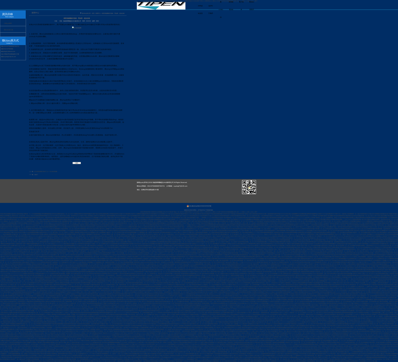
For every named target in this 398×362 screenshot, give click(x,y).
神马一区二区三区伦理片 (331, 230)
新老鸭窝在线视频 (85, 271)
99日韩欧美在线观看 (142, 305)
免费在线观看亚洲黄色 (62, 217)
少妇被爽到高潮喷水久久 (165, 316)
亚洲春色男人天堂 (356, 294)
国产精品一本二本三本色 (191, 223)
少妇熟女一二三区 (271, 228)
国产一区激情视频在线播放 (314, 225)
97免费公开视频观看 (113, 260)
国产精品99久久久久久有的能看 (24, 266)
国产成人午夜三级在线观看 (186, 217)
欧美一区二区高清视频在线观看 (192, 288)
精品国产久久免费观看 (334, 309)
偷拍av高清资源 (17, 214)
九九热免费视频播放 (318, 253)
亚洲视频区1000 (310, 232)
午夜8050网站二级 (316, 305)
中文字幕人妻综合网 (336, 318)
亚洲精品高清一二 (63, 253)
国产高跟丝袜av (328, 253)
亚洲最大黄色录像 (20, 249)
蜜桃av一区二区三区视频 (71, 297)
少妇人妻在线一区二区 (219, 327)
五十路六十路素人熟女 (40, 221)
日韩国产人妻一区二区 (274, 251)
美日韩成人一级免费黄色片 (164, 292)
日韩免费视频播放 (46, 214)
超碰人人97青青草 (256, 221)
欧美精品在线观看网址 (72, 299)
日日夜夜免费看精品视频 (121, 279)
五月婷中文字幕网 (98, 215)
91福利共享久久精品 (326, 245)
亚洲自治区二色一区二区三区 (187, 268)
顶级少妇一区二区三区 (355, 251)
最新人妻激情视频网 (108, 215)
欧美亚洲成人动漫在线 (21, 262)
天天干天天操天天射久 (7, 297)
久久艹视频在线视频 (232, 275)
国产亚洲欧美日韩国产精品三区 (39, 245)
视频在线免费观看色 (289, 225)
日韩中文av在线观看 (100, 255)
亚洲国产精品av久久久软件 (236, 301)
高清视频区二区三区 (237, 230)
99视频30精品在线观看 (37, 327)
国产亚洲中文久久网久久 (65, 240)
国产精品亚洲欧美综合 (157, 290)
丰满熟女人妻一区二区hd (112, 234)
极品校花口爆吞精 (20, 271)
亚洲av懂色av (200, 299)
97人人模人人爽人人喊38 (76, 253)
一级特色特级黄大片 (274, 312)
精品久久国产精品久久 (122, 333)
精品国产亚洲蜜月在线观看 (90, 314)
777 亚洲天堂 (271, 223)
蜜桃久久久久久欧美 (60, 227)
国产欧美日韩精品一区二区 (289, 227)
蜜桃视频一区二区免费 (122, 290)
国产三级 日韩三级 (258, 305)
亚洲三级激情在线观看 (376, 221)
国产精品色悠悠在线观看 (142, 217)
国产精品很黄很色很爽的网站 (92, 303)
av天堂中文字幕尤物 (236, 243)
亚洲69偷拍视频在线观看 (222, 225)
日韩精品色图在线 (261, 225)
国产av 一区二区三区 (165, 309)
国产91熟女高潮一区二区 (251, 236)
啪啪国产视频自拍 (220, 227)
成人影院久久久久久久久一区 (257, 234)
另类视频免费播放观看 (80, 266)
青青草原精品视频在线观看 (209, 290)
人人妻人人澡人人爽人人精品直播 (30, 281)
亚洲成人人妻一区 (115, 284)
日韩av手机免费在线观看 (373, 241)
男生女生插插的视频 (233, 255)
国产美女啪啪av (320, 215)
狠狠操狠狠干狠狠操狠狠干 (29, 217)
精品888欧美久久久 (218, 296)
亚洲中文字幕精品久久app (214, 238)
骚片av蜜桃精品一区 (287, 282)
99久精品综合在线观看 (128, 288)
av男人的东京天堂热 (23, 258)
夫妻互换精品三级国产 (352, 268)
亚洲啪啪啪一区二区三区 (68, 249)
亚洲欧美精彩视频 (382, 251)
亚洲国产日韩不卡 (187, 221)
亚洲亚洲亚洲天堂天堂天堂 (162, 303)
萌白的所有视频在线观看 (302, 303)
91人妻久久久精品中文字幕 (183, 232)
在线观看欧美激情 (177, 294)
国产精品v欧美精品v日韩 (111, 299)
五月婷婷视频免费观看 (265, 232)
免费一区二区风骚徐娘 (314, 240)
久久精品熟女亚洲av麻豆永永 (350, 253)
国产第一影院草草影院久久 (86, 255)
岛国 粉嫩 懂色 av (159, 243)
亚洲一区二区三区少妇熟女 (85, 273)
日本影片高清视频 (37, 260)
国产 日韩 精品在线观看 (50, 264)
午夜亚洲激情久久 (112, 223)
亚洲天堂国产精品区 (12, 290)
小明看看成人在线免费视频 (222, 286)
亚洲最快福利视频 (193, 305)
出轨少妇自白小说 (150, 234)
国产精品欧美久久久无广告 (336, 329)
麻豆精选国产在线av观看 (356, 296)
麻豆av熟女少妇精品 (228, 273)
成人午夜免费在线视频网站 (152, 219)
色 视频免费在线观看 (47, 219)
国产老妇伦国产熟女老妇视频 (382, 238)
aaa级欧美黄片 (301, 232)
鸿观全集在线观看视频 (364, 260)
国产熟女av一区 (280, 331)
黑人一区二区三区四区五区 (116, 232)
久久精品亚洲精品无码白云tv (137, 316)
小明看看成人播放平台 (376, 290)
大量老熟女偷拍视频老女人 (214, 312)
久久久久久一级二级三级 (109, 282)
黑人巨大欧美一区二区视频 (152, 221)
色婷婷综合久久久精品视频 (304, 230)
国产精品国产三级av (311, 264)
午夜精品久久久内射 (330, 268)
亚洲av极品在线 (166, 238)
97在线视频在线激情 (379, 310)
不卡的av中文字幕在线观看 (135, 307)
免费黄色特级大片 (352, 260)
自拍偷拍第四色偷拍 (275, 288)
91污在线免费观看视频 (31, 232)
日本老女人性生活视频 (240, 296)
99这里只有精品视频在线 (112, 258)
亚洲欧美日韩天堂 (77, 312)
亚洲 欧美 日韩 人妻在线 (48, 305)
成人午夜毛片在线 (271, 234)
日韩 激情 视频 (308, 238)
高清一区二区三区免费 (348, 245)
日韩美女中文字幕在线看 (366, 253)
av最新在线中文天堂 (198, 247)
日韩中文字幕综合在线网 (34, 303)
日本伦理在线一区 (125, 260)
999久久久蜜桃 (316, 294)
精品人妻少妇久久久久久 (320, 238)
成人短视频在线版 (301, 284)
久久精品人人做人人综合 (182, 228)
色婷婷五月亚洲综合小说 (65, 310)
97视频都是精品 (303, 258)
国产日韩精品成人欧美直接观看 (262, 271)
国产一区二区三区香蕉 (107, 245)
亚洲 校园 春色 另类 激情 (55, 247)
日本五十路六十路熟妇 (290, 271)
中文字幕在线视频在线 (31, 230)
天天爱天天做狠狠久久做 (390, 320)
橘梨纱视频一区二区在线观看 (279, 268)
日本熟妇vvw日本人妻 (326, 299)
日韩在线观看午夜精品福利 (346, 247)
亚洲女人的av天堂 (184, 318)
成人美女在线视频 (356, 238)
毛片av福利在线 (283, 301)
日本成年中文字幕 (43, 271)
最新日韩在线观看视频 (345, 297)
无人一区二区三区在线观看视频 (46, 225)
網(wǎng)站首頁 (200, 6)
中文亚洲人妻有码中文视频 (14, 275)
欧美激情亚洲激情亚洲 (220, 232)
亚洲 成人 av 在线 (7, 284)
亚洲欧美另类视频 (98, 230)
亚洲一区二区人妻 (22, 227)
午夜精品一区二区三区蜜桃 (322, 217)
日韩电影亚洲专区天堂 (115, 214)
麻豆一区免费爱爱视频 (193, 249)
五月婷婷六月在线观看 (33, 223)
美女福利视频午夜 (349, 232)
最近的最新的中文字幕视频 (90, 217)
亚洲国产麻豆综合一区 (207, 236)
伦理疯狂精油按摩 (74, 282)
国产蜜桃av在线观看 (179, 314)
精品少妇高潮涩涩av (90, 221)
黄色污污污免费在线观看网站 (371, 307)
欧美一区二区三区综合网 (297, 238)
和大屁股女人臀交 (281, 314)
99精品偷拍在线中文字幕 (133, 301)
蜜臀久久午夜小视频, (357, 297)
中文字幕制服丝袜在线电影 (356, 271)
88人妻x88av (250, 296)
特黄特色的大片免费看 (159, 266)
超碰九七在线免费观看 (251, 290)
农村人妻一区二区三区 (31, 251)
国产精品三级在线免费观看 (83, 241)
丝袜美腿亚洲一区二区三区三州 (358, 316)
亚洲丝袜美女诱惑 (16, 217)
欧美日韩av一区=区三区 (302, 286)
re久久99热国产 (377, 322)
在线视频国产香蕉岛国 (125, 258)
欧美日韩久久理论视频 (8, 271)
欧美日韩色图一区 (380, 228)
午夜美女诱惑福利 (174, 227)
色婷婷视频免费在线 (251, 256)
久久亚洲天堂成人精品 (78, 221)
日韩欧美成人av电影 (95, 245)
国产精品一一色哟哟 (199, 217)
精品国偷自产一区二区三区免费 (14, 253)
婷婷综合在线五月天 (261, 247)
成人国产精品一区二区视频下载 (87, 238)
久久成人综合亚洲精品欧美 (366, 228)
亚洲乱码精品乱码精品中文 (252, 286)
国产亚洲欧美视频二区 (77, 296)
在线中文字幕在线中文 (45, 249)
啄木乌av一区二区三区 (176, 307)
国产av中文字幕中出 (29, 253)
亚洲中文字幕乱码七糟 (305, 327)
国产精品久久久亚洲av (47, 316)
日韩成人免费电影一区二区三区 (213, 241)
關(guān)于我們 (210, 6)
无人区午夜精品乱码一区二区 (91, 240)
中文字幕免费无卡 (127, 214)
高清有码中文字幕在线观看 (128, 228)
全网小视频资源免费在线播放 (305, 271)
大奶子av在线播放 (265, 268)
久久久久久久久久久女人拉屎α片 (246, 309)
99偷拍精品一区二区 (328, 225)
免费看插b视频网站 (311, 214)
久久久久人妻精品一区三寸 (82, 333)
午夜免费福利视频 (127, 262)
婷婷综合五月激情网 (370, 225)
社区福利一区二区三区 (55, 269)
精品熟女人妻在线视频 (297, 325)
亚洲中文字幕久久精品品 (329, 316)
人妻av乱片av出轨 (133, 268)
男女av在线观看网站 (121, 230)
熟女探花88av (321, 269)
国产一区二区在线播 (360, 232)
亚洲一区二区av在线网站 (219, 309)
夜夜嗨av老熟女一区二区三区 (217, 324)
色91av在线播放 (86, 281)
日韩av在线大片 (340, 282)
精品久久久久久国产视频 (35, 256)
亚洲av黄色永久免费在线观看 (9, 312)
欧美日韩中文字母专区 (136, 324)
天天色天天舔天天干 (318, 230)
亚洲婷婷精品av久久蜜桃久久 (224, 219)
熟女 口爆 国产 (28, 269)
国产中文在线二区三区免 (195, 219)
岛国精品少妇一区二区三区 (212, 277)
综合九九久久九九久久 (13, 238)
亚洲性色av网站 (211, 221)
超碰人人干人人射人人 (222, 318)
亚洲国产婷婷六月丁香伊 (247, 238)
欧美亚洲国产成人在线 (172, 251)
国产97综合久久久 (174, 236)
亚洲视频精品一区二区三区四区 (313, 297)
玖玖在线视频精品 (351, 258)
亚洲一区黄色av (337, 320)
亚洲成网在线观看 (235, 225)
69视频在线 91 (351, 243)
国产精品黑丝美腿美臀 (215, 214)
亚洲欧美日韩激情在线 (172, 225)
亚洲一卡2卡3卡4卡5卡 (331, 281)
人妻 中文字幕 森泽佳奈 (352, 322)
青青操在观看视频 (61, 284)
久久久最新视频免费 (374, 312)
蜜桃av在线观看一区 (287, 288)
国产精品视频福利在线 (330, 301)
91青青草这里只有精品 (228, 214)
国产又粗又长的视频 (130, 215)
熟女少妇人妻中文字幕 (118, 221)
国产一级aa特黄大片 (118, 275)
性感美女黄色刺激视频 (59, 230)
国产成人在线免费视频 (342, 249)
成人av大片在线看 (312, 269)
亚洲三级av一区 (275, 249)
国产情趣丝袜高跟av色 (329, 249)
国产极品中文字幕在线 (8, 266)
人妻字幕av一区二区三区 (59, 232)
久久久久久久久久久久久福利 (170, 230)
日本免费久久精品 (322, 223)
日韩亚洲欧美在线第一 (12, 219)
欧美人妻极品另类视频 (88, 225)
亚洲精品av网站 (56, 249)
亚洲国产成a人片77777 (368, 294)
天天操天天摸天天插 (343, 269)
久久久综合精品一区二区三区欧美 (177, 279)
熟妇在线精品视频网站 (300, 282)
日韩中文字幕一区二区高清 (103, 264)
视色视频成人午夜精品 (118, 247)
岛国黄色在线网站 (61, 225)
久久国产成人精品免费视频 (316, 281)
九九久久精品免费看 (155, 284)
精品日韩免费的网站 (308, 241)
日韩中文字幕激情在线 (279, 262)
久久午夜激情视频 (263, 303)
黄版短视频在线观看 (170, 241)
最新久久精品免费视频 (278, 230)
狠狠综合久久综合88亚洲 (208, 227)
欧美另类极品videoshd (32, 249)
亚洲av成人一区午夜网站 (261, 215)
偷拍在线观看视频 (307, 301)
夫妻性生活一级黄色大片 (283, 325)
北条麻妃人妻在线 (332, 238)
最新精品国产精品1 (329, 255)
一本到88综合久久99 (75, 215)
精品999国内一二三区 (263, 255)
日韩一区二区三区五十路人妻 (40, 247)
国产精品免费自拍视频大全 (83, 249)
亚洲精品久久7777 (253, 232)
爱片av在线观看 (159, 214)
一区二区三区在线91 (250, 249)
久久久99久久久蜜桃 (358, 314)
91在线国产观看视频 (361, 243)
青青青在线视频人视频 (264, 281)
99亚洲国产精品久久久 (138, 227)
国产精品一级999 (336, 227)
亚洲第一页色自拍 (260, 264)
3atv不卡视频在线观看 (192, 314)
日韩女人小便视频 (140, 219)
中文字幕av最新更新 (293, 268)
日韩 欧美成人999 (22, 299)
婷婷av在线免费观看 (361, 275)
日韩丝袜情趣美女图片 (377, 292)
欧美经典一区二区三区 (75, 217)
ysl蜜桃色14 (46, 234)
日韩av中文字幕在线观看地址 (233, 228)
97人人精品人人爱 (185, 236)
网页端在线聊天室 (150, 227)
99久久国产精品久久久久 (73, 262)
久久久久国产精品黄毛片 (141, 269)
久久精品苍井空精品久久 (186, 309)
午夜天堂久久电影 (307, 329)
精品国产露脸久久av (225, 297)
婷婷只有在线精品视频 (391, 230)
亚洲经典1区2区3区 (121, 268)
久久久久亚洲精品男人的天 (317, 262)
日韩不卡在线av (333, 271)
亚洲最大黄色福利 (247, 228)
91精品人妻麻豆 (118, 245)
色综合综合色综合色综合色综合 (112, 271)
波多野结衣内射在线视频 (292, 255)
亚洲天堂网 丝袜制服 (351, 255)
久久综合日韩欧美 (128, 297)
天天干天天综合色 (285, 214)
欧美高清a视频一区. (66, 275)
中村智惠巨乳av (52, 240)
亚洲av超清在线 (302, 240)
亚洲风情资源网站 (74, 271)
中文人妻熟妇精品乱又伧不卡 (44, 290)
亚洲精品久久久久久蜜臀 (362, 221)
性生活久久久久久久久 (299, 217)
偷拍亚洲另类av (208, 230)
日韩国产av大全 (321, 214)
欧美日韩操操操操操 (197, 240)
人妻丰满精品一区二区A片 (210, 264)
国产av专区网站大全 (317, 243)
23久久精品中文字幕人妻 (82, 245)
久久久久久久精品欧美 (220, 305)
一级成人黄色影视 (164, 307)
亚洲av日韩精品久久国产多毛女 (300, 320)
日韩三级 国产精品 (26, 247)
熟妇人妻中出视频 (314, 227)
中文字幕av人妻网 (311, 247)
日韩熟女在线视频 (11, 316)
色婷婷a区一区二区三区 (92, 275)
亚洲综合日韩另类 (100, 225)
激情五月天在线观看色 (260, 294)
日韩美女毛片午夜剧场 (277, 245)
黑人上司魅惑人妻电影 (72, 232)
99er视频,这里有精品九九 (45, 230)
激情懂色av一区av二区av (356, 249)
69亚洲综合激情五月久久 (352, 228)
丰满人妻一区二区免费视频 (73, 288)
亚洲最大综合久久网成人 (108, 307)
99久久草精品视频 (308, 310)
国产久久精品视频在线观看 (365, 255)
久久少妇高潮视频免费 (9, 223)
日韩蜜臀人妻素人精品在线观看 (280, 256)
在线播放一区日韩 (208, 269)
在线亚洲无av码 (48, 279)
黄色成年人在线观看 (349, 221)
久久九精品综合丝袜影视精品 (219, 215)
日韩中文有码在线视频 (148, 256)
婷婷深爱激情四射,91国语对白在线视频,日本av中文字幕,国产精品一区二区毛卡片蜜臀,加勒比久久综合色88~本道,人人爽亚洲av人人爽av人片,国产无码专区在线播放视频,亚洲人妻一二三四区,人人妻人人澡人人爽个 (199, 1)
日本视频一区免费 (170, 258)
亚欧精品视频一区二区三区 (371, 279)
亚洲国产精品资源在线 (69, 247)
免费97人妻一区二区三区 (60, 255)
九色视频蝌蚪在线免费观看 (298, 214)
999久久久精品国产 (112, 255)
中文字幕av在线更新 (114, 228)
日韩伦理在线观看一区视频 (194, 333)
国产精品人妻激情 (87, 215)
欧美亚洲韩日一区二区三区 (173, 266)
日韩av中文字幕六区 (131, 247)
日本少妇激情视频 (118, 297)
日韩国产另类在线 (385, 256)
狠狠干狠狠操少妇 (187, 245)
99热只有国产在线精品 (8, 256)
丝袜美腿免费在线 (187, 247)
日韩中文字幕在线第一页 (162, 236)
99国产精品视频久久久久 (335, 307)
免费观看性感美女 (153, 296)
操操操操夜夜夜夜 (210, 225)
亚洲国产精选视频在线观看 (172, 243)
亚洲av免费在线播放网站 (131, 275)
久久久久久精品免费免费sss (226, 256)
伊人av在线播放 (43, 240)
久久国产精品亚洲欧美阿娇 (50, 260)
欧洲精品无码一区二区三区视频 (361, 320)
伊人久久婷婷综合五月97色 (313, 251)
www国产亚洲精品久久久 (142, 288)
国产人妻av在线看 (152, 258)
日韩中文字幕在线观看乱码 (291, 253)
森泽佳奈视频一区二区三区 (114, 262)
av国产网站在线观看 (381, 301)
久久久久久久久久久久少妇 (266, 236)
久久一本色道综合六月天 (274, 282)
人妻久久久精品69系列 (138, 234)
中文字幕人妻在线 (201, 273)
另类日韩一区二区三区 (331, 327)
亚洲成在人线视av (15, 243)
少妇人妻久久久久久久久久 (241, 310)
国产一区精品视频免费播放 (295, 310)
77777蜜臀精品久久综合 (205, 314)
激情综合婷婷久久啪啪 (304, 275)
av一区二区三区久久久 (370, 273)
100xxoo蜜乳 (253, 245)
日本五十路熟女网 (53, 310)
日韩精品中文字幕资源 (278, 240)
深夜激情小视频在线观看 (357, 264)
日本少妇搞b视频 (311, 296)
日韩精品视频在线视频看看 (175, 256)
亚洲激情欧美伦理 (342, 215)
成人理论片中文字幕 (319, 325)
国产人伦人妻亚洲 (46, 238)
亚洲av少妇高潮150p (238, 281)
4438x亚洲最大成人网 (282, 243)
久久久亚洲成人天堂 (261, 251)
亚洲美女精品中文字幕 (363, 290)
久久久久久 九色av (188, 260)
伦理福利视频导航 (321, 296)
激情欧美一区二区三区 (391, 228)
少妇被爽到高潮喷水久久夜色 (372, 223)
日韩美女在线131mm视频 (86, 232)
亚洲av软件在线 (46, 268)
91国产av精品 (178, 221)
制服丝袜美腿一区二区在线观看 (239, 253)
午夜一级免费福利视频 (336, 241)
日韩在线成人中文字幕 (158, 268)
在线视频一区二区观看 (391, 310)
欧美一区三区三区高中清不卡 (175, 215)
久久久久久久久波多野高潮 (25, 221)
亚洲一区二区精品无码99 (230, 223)
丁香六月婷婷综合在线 (79, 275)
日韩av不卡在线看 (112, 273)
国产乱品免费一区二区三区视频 (366, 282)
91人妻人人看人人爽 (14, 333)
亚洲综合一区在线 (106, 296)
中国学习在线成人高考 (85, 318)
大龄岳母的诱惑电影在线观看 (238, 247)
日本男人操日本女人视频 (117, 217)
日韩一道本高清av (97, 249)
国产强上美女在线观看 (315, 258)
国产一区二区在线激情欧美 (91, 251)
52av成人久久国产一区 (208, 301)
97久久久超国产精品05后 (249, 266)
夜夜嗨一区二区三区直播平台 (174, 260)
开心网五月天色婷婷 (296, 329)
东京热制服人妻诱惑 (305, 294)
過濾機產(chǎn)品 (220, 6)
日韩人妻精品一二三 (31, 271)
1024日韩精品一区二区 (95, 297)
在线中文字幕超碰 (282, 294)
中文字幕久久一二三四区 (368, 262)
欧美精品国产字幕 (142, 271)
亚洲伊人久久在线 (164, 269)
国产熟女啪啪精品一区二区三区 (230, 217)
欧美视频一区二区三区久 (74, 305)
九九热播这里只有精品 (255, 253)
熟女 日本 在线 (258, 275)
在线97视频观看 (80, 228)
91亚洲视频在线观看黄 (365, 268)
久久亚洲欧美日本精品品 (94, 268)
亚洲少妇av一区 (42, 217)
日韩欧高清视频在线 (290, 230)
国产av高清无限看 (233, 215)
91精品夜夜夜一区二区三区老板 (245, 277)
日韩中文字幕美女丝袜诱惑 (325, 312)
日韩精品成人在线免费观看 (41, 266)
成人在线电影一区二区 (79, 310)
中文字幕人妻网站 (13, 268)
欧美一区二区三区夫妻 (298, 312)
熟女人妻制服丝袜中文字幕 (53, 286)
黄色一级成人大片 (335, 217)
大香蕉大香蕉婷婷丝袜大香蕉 (34, 234)
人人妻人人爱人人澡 (24, 219)
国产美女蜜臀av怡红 (330, 215)
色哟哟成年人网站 (196, 236)
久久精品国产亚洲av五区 (221, 236)
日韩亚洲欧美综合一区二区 (125, 223)
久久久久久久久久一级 (293, 314)
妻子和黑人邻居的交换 (55, 312)
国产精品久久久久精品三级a (93, 307)
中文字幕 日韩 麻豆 (199, 260)
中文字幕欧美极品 (17, 310)
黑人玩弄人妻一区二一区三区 (346, 281)
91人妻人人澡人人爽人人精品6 (87, 292)
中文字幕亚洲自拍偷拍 (305, 273)
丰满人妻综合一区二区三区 (67, 241)
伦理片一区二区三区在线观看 (25, 282)
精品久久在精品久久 (254, 327)
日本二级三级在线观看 (177, 288)
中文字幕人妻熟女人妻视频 (82, 234)
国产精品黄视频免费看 (68, 245)
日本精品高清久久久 (24, 327)
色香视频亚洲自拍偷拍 (161, 256)
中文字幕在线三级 (391, 260)
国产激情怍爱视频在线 (295, 243)
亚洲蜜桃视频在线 (206, 251)
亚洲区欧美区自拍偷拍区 (226, 258)
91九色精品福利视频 (53, 241)
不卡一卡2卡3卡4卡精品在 (29, 225)
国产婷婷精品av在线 (277, 232)
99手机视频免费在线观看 (126, 243)
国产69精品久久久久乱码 (71, 292)
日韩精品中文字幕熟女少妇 (365, 310)
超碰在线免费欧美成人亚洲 (224, 221)
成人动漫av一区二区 (107, 322)
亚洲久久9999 (310, 217)
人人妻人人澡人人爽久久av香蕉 (18, 318)
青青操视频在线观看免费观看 (230, 322)
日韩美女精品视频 (341, 260)
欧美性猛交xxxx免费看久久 (109, 327)
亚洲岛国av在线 (51, 217)
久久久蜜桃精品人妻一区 (143, 232)
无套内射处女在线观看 (89, 260)
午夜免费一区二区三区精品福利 (323, 228)
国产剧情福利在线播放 (266, 286)
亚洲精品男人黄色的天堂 (138, 322)
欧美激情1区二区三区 (155, 264)
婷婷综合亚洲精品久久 (309, 256)
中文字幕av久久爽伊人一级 (344, 279)
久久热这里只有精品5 (296, 241)
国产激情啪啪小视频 (260, 296)
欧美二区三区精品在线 (218, 251)
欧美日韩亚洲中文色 (350, 305)
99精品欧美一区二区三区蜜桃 (101, 284)
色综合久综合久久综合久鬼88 (270, 219)
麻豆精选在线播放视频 (98, 281)
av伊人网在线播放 (307, 221)
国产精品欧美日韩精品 (265, 297)
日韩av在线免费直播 (158, 228)
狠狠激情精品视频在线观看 (371, 271)
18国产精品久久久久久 (162, 227)
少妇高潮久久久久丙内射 (105, 247)
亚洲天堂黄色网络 (340, 255)
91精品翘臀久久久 (136, 256)
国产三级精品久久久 (154, 305)
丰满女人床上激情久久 (285, 318)
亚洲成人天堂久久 (150, 255)
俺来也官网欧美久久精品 (85, 230)
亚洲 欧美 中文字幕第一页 (71, 318)
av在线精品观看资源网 (290, 232)
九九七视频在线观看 (283, 238)
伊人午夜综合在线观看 (62, 281)
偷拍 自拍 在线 (44, 236)
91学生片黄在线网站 (363, 236)
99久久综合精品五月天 (272, 318)
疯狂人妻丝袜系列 (5, 247)
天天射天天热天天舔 (18, 232)
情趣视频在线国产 (286, 290)
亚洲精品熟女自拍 (186, 243)
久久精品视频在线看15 (324, 264)
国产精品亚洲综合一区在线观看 (343, 314)
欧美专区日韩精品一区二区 (161, 329)
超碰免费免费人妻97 (206, 249)
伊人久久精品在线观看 (238, 312)
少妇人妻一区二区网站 (379, 324)
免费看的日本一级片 (131, 296)
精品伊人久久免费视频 (364, 299)
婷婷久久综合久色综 (300, 225)
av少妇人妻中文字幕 (310, 223)
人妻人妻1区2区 (336, 245)
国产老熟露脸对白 (273, 238)
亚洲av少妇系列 (32, 277)
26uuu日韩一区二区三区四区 (335, 290)
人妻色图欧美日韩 (66, 221)
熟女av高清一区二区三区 (137, 225)
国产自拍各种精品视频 (242, 241)
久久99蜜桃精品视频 (272, 241)
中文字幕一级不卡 (143, 241)
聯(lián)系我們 (251, 6)
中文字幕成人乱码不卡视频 (195, 316)
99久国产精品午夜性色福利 (269, 329)
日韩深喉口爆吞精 (154, 269)
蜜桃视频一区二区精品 (291, 240)
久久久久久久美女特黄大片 (103, 292)
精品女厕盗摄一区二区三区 (214, 273)
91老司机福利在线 (317, 249)
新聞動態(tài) (231, 6)
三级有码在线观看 (142, 245)
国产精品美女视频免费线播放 (347, 275)
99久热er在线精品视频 (217, 268)
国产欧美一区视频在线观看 (75, 260)
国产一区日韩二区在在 (262, 316)
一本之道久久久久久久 (64, 264)
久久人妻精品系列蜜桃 (187, 329)
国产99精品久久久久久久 (123, 225)
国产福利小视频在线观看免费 (29, 243)
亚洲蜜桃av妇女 (182, 269)
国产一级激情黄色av (263, 312)
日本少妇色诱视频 (161, 318)
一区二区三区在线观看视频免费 (257, 241)
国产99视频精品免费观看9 (14, 324)
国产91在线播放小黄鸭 (223, 243)
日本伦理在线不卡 (381, 269)
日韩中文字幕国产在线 (61, 258)
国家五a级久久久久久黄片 (336, 292)
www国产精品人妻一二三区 (235, 262)
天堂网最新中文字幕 (154, 333)
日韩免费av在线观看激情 (42, 324)
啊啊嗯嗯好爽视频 (292, 269)
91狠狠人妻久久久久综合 (283, 234)
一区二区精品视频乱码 (210, 240)
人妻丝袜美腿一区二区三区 (179, 292)
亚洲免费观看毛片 (370, 269)
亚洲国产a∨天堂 (44, 297)
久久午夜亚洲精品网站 (36, 322)
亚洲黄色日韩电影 (193, 286)
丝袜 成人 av (142, 273)
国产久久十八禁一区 (166, 253)
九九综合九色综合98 (119, 251)
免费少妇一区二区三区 (319, 221)
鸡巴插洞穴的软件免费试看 (247, 225)
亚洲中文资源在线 (156, 230)
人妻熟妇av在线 (379, 262)
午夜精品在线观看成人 (37, 264)
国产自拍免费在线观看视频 (322, 241)
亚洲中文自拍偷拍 (232, 232)
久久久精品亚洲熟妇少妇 (256, 314)
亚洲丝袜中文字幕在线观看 (170, 217)
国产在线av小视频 (227, 307)
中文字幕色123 (222, 275)
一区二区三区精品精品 (130, 253)
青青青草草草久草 (277, 260)
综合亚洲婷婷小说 (141, 292)
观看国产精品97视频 (28, 310)
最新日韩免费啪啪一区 (351, 310)
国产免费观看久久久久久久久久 (259, 227)
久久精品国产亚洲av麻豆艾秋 (42, 292)
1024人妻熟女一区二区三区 (58, 268)
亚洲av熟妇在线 (305, 262)
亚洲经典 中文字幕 (347, 303)
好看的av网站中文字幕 (323, 318)
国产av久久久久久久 (332, 296)
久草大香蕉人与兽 (345, 264)
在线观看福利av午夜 (365, 214)
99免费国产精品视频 (312, 282)
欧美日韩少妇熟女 (18, 260)
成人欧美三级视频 (366, 234)
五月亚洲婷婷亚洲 (83, 297)
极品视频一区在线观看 (369, 301)
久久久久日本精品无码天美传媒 (318, 309)
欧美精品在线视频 (344, 230)
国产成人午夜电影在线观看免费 (192, 256)
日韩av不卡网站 (231, 309)
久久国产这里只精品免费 (379, 215)
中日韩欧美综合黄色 (232, 305)
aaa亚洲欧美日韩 (177, 214)
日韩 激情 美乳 (359, 318)
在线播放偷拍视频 (108, 241)
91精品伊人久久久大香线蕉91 (166, 296)
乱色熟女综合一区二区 (351, 299)
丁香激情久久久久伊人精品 (147, 251)
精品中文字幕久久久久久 (36, 258)
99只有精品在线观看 (272, 301)
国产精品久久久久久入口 (179, 249)
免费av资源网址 (12, 258)
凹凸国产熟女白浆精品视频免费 (99, 214)
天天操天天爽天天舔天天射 (236, 236)
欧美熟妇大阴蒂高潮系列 (85, 256)
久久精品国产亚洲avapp (106, 240)
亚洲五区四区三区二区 (357, 223)
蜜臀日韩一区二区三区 (98, 301)
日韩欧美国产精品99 (384, 327)
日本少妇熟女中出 (393, 296)
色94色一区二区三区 (366, 215)
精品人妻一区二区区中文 (160, 279)
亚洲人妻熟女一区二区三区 (262, 309)
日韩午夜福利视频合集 (145, 268)
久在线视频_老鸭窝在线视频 (336, 310)
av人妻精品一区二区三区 (73, 236)
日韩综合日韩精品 (239, 273)
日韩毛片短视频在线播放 (197, 241)
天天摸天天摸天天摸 (205, 255)
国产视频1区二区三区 (229, 241)
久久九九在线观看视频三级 (73, 225)
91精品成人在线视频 (86, 262)
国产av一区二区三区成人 (45, 243)
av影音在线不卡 (251, 247)
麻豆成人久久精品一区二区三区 (377, 286)
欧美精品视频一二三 (340, 219)
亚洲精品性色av (17, 255)
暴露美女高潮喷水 (110, 225)
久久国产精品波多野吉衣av (288, 284)
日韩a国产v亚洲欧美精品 (127, 219)
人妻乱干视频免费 (307, 249)
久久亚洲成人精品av (293, 294)
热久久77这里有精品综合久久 (192, 215)
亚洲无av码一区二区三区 (246, 320)
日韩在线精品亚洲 (36, 228)
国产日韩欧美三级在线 (137, 260)
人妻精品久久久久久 (213, 294)
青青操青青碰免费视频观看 (90, 312)
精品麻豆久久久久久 (45, 273)
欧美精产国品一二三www (22, 288)
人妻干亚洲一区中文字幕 (99, 256)
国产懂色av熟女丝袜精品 (195, 292)
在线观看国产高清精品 (199, 307)
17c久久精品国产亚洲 (244, 324)
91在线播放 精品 (83, 309)
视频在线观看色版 (378, 255)
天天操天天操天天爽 (103, 217)
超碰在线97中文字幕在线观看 (201, 282)
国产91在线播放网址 (112, 243)
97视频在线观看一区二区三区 (210, 256)
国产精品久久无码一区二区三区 (375, 227)
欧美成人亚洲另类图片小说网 (327, 282)
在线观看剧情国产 (240, 214)
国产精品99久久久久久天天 (167, 305)
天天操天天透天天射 (294, 219)
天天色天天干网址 (71, 227)
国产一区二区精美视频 (115, 266)
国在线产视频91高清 (390, 214)
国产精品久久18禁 (275, 284)
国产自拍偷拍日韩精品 (267, 221)
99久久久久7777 (15, 247)
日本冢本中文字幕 (234, 318)
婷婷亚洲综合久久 (327, 258)
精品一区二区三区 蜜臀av (114, 288)
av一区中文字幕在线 (178, 234)
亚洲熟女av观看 (329, 219)
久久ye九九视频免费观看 (353, 219)
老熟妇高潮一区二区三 (181, 258)
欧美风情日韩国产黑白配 (10, 227)
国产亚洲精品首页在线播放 (107, 305)
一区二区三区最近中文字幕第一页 (101, 277)
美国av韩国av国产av (48, 262)
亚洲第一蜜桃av (239, 249)
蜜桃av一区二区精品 (60, 262)
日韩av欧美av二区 (122, 282)
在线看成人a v (194, 318)
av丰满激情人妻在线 (110, 281)
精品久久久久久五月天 (249, 251)
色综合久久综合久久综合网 (296, 223)
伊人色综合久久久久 (121, 249)
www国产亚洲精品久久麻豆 (301, 309)
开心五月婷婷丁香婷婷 (194, 251)
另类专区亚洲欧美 (56, 214)
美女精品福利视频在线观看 (222, 316)
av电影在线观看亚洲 (59, 219)
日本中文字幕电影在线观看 (360, 312)
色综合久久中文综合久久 (37, 284)
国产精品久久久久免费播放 (127, 318)
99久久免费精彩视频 (138, 214)
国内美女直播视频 (175, 240)
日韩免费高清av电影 (118, 269)
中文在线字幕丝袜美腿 (208, 288)
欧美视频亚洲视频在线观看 (70, 238)
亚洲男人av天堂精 (202, 253)
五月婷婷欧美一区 (375, 288)
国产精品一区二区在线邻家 (328, 240)
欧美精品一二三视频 (184, 225)
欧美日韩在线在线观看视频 (247, 217)
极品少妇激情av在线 (92, 247)
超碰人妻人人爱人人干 (217, 223)
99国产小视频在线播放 (85, 299)
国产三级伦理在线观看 (282, 258)
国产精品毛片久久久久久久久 (352, 234)
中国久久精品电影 (196, 232)
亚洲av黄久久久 (146, 230)
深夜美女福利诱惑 (314, 320)
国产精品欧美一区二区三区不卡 (241, 221)
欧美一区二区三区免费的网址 (361, 284)
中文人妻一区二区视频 (144, 314)
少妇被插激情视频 (225, 253)
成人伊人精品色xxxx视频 (207, 279)
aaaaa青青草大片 (25, 238)
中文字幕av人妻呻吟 (251, 312)
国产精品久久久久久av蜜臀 (123, 227)
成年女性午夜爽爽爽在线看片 (319, 275)
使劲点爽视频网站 (280, 236)
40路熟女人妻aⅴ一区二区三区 (264, 269)
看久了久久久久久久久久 (219, 320)
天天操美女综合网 (161, 251)
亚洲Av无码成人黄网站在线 (145, 266)
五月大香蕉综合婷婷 (238, 307)
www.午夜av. (168, 214)
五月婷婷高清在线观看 (82, 243)
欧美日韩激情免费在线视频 (156, 223)
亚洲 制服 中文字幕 (256, 329)
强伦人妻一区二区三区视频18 (164, 234)
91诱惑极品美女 (95, 333)
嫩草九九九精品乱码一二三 (360, 286)
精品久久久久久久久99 (58, 243)
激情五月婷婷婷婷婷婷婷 (165, 249)
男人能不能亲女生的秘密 (200, 221)
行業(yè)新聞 (8, 23)
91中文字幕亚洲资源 (384, 247)
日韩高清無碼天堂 (382, 273)
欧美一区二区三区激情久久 (330, 297)
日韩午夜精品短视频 (317, 301)
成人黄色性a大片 (196, 271)
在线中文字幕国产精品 (287, 251)
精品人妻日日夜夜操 (251, 214)
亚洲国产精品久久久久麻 (385, 309)
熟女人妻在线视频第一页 (361, 256)
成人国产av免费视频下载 (101, 232)
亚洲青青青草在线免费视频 (52, 294)
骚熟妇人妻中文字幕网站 (104, 238)
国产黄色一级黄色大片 (20, 297)
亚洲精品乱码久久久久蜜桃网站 (96, 325)
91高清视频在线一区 (122, 281)
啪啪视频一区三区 (387, 217)
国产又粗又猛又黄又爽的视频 (217, 234)
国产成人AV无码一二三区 (23, 245)
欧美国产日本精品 (391, 286)
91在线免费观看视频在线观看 (213, 281)
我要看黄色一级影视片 (328, 305)
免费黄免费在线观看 (284, 241)
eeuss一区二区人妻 (296, 234)
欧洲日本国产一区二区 (184, 284)
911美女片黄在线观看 (388, 322)
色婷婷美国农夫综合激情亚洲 (300, 281)
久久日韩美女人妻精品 (306, 219)
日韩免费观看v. (338, 312)
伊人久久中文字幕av (341, 236)
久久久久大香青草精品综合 (213, 217)
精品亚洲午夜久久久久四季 (307, 215)
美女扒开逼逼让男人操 (251, 281)
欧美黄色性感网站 (269, 305)
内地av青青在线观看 (193, 327)
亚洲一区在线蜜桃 (72, 279)
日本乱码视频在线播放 (90, 253)
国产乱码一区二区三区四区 (180, 316)
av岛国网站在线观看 (143, 253)
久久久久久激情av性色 (376, 320)
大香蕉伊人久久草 (17, 225)
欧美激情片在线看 (157, 238)
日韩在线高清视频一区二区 (121, 240)
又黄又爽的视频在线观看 (212, 299)
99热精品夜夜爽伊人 (237, 297)
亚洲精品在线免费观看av (134, 230)
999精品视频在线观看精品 (141, 284)
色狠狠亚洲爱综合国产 (236, 264)
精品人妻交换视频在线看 (260, 223)
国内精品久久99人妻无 (189, 214)
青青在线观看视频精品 (289, 247)
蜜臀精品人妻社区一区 (85, 277)
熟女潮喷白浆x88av (383, 240)
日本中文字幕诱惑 (76, 264)
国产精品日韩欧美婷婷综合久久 (267, 243)
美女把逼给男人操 (391, 284)
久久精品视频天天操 (87, 284)
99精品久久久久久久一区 (151, 240)
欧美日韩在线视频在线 (6, 214)
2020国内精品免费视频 (59, 256)
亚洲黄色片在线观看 (376, 217)
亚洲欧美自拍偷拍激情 (184, 255)
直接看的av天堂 (25, 305)
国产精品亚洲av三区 (57, 238)
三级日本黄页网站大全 (23, 236)
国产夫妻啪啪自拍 (165, 245)
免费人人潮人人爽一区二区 (245, 223)
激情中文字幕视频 (25, 264)
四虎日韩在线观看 (361, 227)
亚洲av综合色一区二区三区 (390, 219)
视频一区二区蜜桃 (80, 269)
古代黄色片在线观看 (338, 228)
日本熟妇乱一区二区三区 (321, 271)
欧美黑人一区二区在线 (337, 232)
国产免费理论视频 (176, 245)
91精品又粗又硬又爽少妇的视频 (31, 275)
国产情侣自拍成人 (155, 232)
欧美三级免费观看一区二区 (351, 214)
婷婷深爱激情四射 (85, 219)
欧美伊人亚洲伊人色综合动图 (144, 215)
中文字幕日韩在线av (73, 255)
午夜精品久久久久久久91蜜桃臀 (241, 219)
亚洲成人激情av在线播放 (48, 301)
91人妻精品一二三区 (181, 296)
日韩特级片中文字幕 (177, 238)
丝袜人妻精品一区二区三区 (129, 266)
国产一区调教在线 (386, 316)
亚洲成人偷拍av (300, 247)
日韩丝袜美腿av (228, 296)
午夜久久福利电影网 (378, 268)
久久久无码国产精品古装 (181, 264)
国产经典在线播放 (137, 320)
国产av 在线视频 (258, 258)
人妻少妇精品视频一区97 (225, 260)
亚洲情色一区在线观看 (106, 275)
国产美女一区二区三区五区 (88, 236)
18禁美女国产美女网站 (148, 236)
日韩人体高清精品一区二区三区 (225, 245)
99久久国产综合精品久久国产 (274, 225)
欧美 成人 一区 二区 (129, 217)
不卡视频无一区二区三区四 (343, 240)
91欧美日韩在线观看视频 (124, 310)
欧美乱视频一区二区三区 (359, 241)
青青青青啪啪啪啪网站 (274, 290)
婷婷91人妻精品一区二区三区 (57, 236)
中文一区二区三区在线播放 (253, 240)
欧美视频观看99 (36, 268)
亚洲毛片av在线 (47, 255)
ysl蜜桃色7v (23, 303)
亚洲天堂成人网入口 (60, 301)
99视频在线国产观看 (386, 223)
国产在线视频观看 (99, 279)
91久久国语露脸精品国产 (378, 234)
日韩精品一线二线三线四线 (275, 247)
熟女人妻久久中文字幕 (232, 227)
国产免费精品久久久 (96, 241)
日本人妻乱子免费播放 (37, 279)
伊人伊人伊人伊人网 (333, 275)
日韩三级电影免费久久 (212, 266)
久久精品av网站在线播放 (160, 325)
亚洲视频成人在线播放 (340, 277)
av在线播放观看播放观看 (39, 215)
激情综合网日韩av (57, 273)
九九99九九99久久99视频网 (223, 325)
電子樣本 (241, 6)
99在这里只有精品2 (185, 240)
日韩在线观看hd (119, 215)
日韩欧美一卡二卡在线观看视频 (31, 214)
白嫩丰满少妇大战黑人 (311, 266)
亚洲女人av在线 (6, 217)
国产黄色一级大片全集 (301, 316)
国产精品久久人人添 (302, 227)
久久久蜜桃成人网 (236, 269)
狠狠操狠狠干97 (179, 223)
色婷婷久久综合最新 (373, 275)
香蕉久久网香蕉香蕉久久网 (310, 234)
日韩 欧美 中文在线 (286, 281)
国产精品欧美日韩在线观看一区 (83, 324)
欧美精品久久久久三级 (161, 310)
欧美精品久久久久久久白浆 (237, 240)
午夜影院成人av (137, 262)
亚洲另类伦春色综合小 (138, 255)
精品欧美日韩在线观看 (275, 227)
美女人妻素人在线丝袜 (189, 322)
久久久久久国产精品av (277, 309)
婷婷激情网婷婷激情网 (154, 286)
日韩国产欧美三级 (207, 271)
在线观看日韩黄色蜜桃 (283, 292)
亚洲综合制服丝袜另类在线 (195, 269)
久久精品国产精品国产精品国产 (293, 245)
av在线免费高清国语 (150, 225)
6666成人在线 (65, 215)
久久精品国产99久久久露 (387, 236)
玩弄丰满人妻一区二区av (68, 223)
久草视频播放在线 (53, 296)
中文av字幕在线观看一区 (318, 273)
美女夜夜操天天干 (133, 273)
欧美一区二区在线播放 (223, 247)
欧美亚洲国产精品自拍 (390, 292)
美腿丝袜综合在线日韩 (124, 299)
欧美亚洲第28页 (149, 303)
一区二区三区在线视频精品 (325, 322)
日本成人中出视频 (278, 286)
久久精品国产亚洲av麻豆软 (211, 258)
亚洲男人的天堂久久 (372, 232)
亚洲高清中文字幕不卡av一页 (335, 214)
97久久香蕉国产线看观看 (245, 271)
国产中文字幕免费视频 (339, 258)
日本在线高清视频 (133, 327)
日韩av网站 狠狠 (301, 269)
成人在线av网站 (195, 227)
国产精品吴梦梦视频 (204, 223)
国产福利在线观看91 (161, 255)
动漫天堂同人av (93, 227)
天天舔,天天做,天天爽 (351, 282)
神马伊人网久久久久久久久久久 (117, 312)
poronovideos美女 (56, 223)
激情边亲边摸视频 (199, 309)
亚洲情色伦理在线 (151, 318)
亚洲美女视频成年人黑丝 (139, 258)
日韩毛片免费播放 (81, 247)
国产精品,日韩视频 (275, 307)
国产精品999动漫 (336, 294)
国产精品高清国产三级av (98, 234)
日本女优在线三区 (138, 243)
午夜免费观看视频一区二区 (99, 318)
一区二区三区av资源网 (361, 247)
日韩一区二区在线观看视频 (323, 256)
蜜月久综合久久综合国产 (299, 296)
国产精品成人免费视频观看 (248, 288)
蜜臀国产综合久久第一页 (337, 234)
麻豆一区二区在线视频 (212, 284)
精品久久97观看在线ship (298, 264)
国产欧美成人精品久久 (225, 299)
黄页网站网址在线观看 (363, 217)
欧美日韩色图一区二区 (259, 228)
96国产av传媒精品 (293, 273)
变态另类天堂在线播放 (318, 268)
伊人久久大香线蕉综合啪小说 (86, 279)
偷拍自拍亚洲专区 (28, 292)
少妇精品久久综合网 (125, 234)
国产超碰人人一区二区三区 (73, 284)
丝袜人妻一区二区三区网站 (40, 312)
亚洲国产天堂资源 (249, 301)
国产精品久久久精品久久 (140, 277)
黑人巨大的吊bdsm (121, 305)
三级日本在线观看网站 (222, 301)
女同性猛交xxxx (344, 262)
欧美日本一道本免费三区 (390, 243)
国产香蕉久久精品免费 (120, 241)
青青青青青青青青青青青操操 (373, 264)
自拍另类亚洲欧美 (77, 240)
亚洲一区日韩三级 (45, 223)
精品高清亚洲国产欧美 (279, 269)
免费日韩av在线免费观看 (231, 268)
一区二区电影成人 (151, 273)
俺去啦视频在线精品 (390, 227)
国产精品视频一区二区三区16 (81, 327)
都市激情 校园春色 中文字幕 (326, 277)
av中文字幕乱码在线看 (344, 238)
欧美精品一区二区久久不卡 (145, 282)
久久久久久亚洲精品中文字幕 (169, 284)
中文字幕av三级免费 (325, 227)
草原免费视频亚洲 (148, 320)
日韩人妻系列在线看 (228, 249)
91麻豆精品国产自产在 (266, 262)
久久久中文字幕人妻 (249, 264)
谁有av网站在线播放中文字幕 (282, 221)
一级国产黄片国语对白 (20, 240)
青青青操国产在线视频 (145, 275)
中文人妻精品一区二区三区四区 (9, 221)
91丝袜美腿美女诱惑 (22, 316)
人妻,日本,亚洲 (365, 219)
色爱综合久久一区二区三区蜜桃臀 (198, 228)
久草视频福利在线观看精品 (134, 249)
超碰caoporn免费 (35, 238)
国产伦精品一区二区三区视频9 (291, 215)
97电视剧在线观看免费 (313, 284)
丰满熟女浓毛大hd (161, 260)
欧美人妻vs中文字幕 (224, 284)
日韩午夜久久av (206, 292)
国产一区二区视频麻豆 (373, 281)
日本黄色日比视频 (21, 223)
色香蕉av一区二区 (385, 307)
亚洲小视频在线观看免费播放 (159, 301)
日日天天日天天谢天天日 (54, 215)
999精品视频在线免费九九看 (349, 217)
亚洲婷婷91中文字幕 (172, 318)
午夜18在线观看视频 (129, 232)
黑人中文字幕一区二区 (311, 312)
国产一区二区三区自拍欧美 (327, 236)
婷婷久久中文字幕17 (41, 253)
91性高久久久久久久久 (6, 260)
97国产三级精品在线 (269, 275)
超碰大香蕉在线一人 (177, 331)
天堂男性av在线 (345, 309)
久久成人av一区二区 (95, 327)
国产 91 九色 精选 (242, 232)
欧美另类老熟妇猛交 (385, 279)
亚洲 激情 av (160, 258)
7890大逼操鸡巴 (183, 230)
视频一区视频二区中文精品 (70, 273)
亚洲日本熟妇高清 (110, 301)
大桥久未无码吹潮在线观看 (140, 223)
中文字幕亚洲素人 (326, 294)
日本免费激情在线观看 (181, 290)
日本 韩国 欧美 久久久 (142, 264)
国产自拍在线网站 (267, 230)
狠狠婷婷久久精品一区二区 (195, 230)
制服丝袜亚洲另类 (49, 258)
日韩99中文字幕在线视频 (97, 258)
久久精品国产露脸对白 (29, 320)
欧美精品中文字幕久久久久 (181, 277)
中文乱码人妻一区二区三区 (344, 286)
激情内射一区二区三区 (306, 324)
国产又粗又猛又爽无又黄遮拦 (92, 296)
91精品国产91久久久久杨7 (129, 271)
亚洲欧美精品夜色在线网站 (323, 232)
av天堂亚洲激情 (129, 269)
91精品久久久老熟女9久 (275, 215)
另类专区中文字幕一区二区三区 (234, 251)
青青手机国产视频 (389, 268)
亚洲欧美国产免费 (98, 324)
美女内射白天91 (205, 262)
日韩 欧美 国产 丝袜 (59, 299)
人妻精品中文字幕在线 (26, 241)
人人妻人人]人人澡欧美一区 (83, 223)
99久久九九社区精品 (269, 314)
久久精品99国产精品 (178, 273)
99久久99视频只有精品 (245, 268)
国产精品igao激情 (332, 223)
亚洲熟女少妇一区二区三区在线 (200, 324)
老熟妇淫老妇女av (112, 309)
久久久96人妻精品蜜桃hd (40, 241)
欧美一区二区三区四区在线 (151, 307)
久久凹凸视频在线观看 (72, 230)
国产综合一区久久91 (243, 234)
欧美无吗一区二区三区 (130, 245)
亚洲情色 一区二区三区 (69, 228)
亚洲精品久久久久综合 (199, 266)
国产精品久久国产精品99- (99, 223)
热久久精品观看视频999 (16, 292)
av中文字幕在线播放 (251, 303)
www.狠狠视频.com (256, 219)
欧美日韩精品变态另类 (124, 255)
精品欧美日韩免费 (47, 256)
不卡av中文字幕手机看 (105, 314)
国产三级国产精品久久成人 (104, 221)
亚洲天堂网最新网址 (305, 268)
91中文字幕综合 (228, 329)
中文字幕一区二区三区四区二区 (334, 221)
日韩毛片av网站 (348, 284)
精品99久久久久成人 (367, 238)
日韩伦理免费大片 (53, 271)
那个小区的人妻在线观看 (36, 288)
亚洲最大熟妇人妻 (218, 271)
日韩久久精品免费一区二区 (277, 255)
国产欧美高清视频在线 (344, 223)
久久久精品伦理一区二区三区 (75, 303)
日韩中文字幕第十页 (357, 273)
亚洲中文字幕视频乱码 (156, 217)
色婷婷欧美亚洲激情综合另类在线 (144, 331)
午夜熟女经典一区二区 (382, 225)
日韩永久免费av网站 (332, 247)
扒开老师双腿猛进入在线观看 (98, 219)
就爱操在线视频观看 (189, 273)
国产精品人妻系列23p (356, 301)
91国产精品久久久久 (32, 240)
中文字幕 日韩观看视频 (152, 322)
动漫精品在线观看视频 (308, 290)
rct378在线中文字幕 (163, 240)
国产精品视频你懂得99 (216, 310)
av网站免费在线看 (27, 255)
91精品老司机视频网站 (187, 275)
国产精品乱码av (244, 327)
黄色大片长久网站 (373, 247)
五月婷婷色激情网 (103, 266)
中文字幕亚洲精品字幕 (6, 232)
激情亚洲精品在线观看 (22, 294)
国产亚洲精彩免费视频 (135, 325)
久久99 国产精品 (341, 268)
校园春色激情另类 (274, 214)
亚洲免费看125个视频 (213, 253)
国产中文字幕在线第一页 (341, 225)
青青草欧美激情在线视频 (118, 264)
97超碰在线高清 (56, 275)
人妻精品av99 (174, 269)
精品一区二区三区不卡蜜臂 (69, 214)
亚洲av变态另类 (387, 290)
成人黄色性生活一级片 (15, 215)
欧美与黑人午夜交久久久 (330, 288)
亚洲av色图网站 (238, 258)
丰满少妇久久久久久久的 (296, 228)
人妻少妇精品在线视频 (262, 288)
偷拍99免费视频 (191, 253)
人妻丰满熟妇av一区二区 (119, 292)
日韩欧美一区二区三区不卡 (325, 331)
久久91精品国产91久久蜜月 (159, 275)
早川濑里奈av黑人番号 (179, 299)
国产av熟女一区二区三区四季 (217, 228)
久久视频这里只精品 (223, 290)
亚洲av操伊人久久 (199, 281)
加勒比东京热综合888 (354, 215)
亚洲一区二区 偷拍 (35, 219)
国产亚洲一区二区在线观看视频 (311, 245)
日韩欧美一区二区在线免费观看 (91, 305)
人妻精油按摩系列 (188, 307)
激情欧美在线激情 (150, 214)
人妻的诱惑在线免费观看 (180, 262)
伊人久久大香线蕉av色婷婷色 (222, 269)
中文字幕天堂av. (258, 320)
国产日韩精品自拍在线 (340, 243)
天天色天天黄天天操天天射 (388, 305)
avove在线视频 (109, 325)
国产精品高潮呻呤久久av (92, 269)
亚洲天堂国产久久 (352, 236)
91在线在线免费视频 (391, 234)
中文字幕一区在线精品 (277, 271)
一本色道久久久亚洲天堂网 (381, 253)
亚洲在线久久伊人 (296, 221)
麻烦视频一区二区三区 (73, 301)
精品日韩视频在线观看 (17, 269)
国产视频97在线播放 (156, 247)
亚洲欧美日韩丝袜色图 (202, 214)
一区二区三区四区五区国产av (218, 262)
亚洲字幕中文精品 (49, 331)
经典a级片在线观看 (327, 251)
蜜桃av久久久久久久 (370, 303)
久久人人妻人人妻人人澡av (59, 309)
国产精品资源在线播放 (338, 299)
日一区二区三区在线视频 (332, 262)
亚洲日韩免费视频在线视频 (356, 225)
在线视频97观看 (70, 234)
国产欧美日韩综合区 (206, 296)
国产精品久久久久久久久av (195, 258)
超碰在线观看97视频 (210, 247)
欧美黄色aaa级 (183, 251)
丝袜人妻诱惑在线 (73, 277)
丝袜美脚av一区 (358, 307)
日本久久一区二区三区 (340, 266)
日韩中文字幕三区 (140, 221)
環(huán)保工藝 (8, 30)
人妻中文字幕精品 (188, 238)
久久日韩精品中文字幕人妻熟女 (381, 329)
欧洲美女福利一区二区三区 (369, 325)
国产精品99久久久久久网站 (214, 307)
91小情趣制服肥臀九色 (144, 327)
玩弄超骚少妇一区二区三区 (167, 333)
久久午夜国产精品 (64, 271)
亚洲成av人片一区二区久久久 (55, 325)
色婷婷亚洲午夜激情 (109, 290)
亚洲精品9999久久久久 (44, 232)
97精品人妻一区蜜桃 (232, 324)
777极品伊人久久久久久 (106, 251)
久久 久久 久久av (46, 228)
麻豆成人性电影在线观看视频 (372, 249)
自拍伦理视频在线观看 (377, 214)
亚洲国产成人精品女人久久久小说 (138, 333)
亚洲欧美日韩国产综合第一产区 (106, 227)
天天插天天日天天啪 (244, 227)
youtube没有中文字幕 (173, 281)
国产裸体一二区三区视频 (117, 253)
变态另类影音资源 (309, 228)
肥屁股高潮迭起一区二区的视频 (248, 255)
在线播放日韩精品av (331, 324)
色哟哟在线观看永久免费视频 (254, 299)
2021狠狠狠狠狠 (231, 303)
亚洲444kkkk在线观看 (6, 230)
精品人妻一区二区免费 (304, 236)
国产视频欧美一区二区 (135, 236)
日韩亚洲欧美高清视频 (261, 238)
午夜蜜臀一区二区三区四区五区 (97, 309)
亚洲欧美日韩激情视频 (84, 214)
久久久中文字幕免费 (319, 219)
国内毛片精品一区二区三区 (245, 215)
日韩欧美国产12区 (217, 249)
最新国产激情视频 (318, 260)
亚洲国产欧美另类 (263, 290)
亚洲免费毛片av (205, 215)
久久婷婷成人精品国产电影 (168, 286)
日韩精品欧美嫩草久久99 (349, 227)
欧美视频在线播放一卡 (361, 245)
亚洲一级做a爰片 (142, 296)
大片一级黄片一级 (169, 290)
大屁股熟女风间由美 (203, 234)
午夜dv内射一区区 (158, 262)
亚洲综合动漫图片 (70, 243)
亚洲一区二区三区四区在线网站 (119, 236)
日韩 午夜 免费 (315, 236)
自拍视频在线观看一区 (376, 219)
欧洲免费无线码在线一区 (260, 282)
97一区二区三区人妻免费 (210, 243)
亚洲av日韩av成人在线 (113, 219)
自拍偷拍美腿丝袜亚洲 (198, 325)
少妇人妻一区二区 (210, 245)
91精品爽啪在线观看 (35, 305)
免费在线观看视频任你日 (54, 221)
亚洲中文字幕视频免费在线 (250, 243)
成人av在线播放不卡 (87, 288)
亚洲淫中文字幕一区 (263, 214)
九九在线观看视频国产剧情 (375, 243)
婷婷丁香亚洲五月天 (109, 230)
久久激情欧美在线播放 (264, 245)
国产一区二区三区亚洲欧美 (290, 260)
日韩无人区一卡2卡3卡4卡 (228, 277)
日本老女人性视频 (164, 322)
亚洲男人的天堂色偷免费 (160, 215)
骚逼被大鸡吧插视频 (267, 253)
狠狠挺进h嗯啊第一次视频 (239, 325)
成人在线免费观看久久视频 (219, 255)
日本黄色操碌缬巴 (61, 314)
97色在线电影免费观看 (47, 227)
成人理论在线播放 (116, 277)
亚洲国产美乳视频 (14, 307)
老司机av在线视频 (149, 243)
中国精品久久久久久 (132, 241)
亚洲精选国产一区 (10, 249)
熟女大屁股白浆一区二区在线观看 (23, 296)
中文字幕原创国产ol (82, 227)
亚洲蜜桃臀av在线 (10, 234)
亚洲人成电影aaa (19, 251)
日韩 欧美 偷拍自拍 (92, 266)
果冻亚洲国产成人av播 (211, 260)
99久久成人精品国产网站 (136, 240)
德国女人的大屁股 (374, 256)
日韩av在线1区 (161, 225)
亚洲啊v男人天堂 (210, 325)
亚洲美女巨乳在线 (294, 258)
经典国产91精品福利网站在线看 (222, 230)
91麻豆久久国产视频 (17, 320)
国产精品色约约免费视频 (72, 219)
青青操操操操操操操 (280, 275)
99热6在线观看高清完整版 (65, 327)
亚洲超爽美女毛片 (237, 266)
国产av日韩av (288, 297)
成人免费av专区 (283, 219)
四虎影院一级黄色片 (261, 217)
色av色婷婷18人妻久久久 (103, 236)
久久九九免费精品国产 (379, 258)
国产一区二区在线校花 (24, 279)
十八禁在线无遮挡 (129, 238)
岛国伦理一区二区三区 (353, 277)
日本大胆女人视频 (272, 294)
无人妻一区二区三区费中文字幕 (21, 284)
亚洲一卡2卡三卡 (27, 215)
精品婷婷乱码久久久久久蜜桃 (297, 322)
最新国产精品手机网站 (387, 241)
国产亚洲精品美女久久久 (132, 251)
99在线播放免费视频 (37, 331)
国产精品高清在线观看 (283, 228)
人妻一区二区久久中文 (209, 219)
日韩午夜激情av (8, 240)
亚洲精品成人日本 (270, 279)
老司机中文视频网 (375, 236)
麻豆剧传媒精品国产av (223, 240)
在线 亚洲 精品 (117, 320)
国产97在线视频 (316, 314)
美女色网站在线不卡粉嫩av (7, 245)
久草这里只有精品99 (96, 282)
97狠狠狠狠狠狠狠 (29, 286)
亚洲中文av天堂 (165, 219)
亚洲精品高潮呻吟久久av (168, 232)
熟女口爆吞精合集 (369, 230)
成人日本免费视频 (169, 223)
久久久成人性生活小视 (211, 275)
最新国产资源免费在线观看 (306, 279)
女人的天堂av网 (221, 333)
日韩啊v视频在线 (346, 294)
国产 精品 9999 (177, 247)
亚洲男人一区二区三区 (152, 316)
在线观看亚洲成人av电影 (251, 307)
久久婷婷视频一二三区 (51, 327)
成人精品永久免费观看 (174, 275)
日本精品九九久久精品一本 (38, 333)
